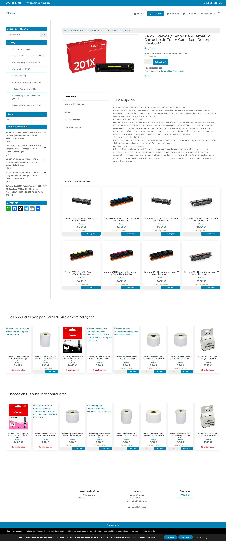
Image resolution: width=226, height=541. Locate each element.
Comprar (160, 61)
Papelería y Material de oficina (27, 96)
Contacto (209, 14)
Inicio (140, 14)
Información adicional (75, 104)
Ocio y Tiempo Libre (23, 89)
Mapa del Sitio (149, 531)
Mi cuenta (191, 14)
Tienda (157, 14)
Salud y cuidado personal (25, 105)
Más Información (72, 120)
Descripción (70, 96)
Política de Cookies (56, 531)
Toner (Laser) (120, 30)
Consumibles (91, 30)
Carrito (175, 14)
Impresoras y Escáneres (24, 62)
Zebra (45, 362)
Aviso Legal (18, 531)
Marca (67, 112)
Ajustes (200, 537)
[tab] (85, 96)
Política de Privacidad (35, 531)
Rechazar (185, 537)
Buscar (43, 34)
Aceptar (171, 537)
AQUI (154, 537)
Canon (105, 30)
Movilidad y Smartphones (25, 82)
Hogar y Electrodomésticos (26, 56)
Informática (19, 69)
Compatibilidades (73, 127)
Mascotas (18, 76)
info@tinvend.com (184, 498)
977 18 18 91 (13, 3)
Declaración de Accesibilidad (116, 531)
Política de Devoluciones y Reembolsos (84, 531)
